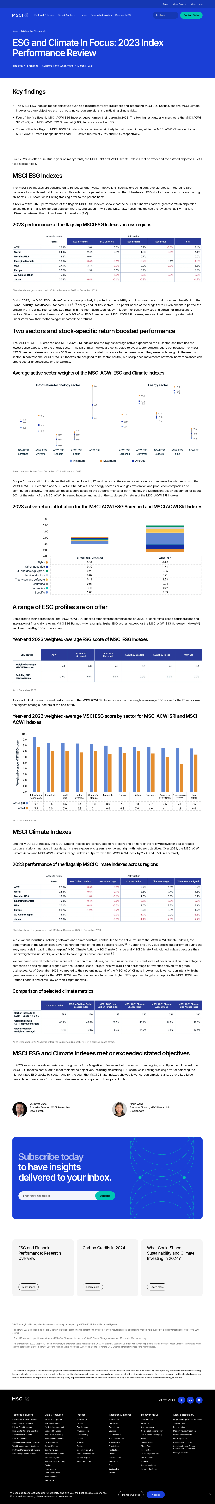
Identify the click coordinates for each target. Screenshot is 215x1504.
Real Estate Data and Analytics (25, 1431)
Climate (80, 1438)
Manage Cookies (131, 1494)
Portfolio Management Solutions (26, 1450)
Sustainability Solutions (22, 1435)
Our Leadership (147, 1427)
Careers (144, 1461)
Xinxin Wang (66, 65)
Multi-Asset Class (52, 1473)
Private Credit (115, 1442)
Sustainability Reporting (55, 1461)
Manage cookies (180, 1452)
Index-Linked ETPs (85, 1450)
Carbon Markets (51, 1446)
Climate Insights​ (51, 1450)
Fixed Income (50, 1469)
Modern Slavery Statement (184, 1431)
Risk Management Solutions (24, 1454)
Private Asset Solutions (22, 1427)
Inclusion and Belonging (151, 1435)
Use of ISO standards (182, 1435)
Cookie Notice (64, 1496)
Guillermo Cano (50, 65)
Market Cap (82, 1419)
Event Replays (147, 1442)
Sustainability (82, 1435)
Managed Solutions (53, 1431)
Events (144, 1438)
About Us (145, 1423)
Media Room (146, 1446)
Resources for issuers (182, 1442)
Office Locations (148, 1465)
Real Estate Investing (54, 1435)
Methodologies (83, 1457)
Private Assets (51, 1476)
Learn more (28, 1286)
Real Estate (49, 1480)
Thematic (81, 1442)
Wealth (112, 1473)
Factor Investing (51, 1442)
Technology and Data (150, 1454)
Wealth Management (53, 1419)
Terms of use (179, 1423)
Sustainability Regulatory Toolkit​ (26, 1442)
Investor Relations (149, 1469)
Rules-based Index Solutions (24, 1419)
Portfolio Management (54, 1427)
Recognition (146, 1450)
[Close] (210, 1494)
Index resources (84, 1461)
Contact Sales (191, 15)
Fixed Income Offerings (22, 1423)
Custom (80, 1446)
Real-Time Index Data (86, 1454)
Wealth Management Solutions (25, 1446)
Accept (155, 1494)
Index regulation (180, 1438)
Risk (111, 1465)
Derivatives (114, 1427)
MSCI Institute (147, 1457)
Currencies (113, 1423)
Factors (80, 1423)
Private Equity (115, 1446)
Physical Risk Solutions (54, 1454)
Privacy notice (179, 1427)
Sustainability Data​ (52, 1457)
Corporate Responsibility (152, 1431)
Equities (48, 1465)
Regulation (113, 1461)
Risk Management (52, 1423)
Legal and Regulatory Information (187, 1419)
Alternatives (114, 1419)
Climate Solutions (19, 1438)
